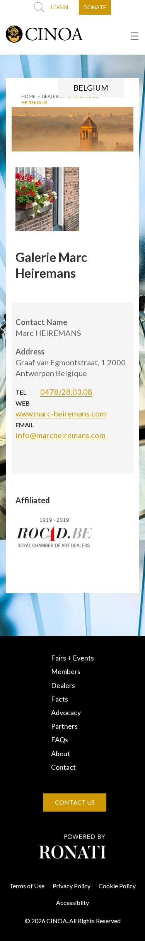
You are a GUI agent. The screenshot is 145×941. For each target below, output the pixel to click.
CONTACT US (75, 802)
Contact (63, 767)
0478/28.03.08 (66, 391)
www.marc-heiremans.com (60, 413)
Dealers (63, 685)
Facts (59, 699)
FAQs (59, 739)
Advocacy (66, 712)
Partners (64, 726)
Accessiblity (72, 902)
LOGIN (59, 7)
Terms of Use (26, 885)
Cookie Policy (117, 885)
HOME (28, 96)
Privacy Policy (71, 885)
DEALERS (51, 96)
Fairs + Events (72, 658)
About (60, 753)
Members (65, 671)
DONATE (95, 7)
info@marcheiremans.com (60, 435)
